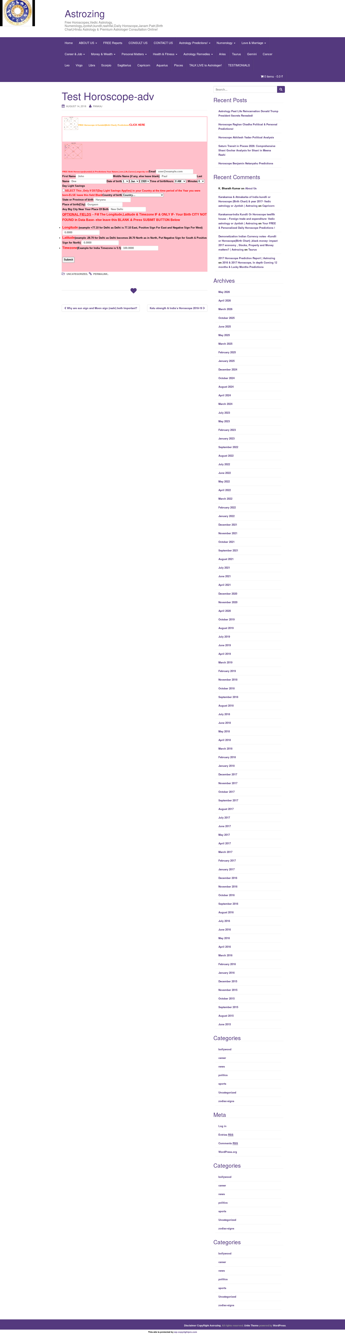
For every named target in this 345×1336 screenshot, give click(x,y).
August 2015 (226, 1015)
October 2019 (226, 619)
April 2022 (224, 490)
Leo (67, 65)
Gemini (252, 54)
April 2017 (224, 843)
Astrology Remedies (197, 54)
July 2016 (224, 921)
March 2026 (225, 309)
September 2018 (228, 697)
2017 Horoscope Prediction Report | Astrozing (246, 258)
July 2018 (224, 714)
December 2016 (227, 878)
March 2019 (225, 662)
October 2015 (226, 998)
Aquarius (162, 65)
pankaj (97, 106)
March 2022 (225, 498)
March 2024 (225, 404)
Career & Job (74, 54)
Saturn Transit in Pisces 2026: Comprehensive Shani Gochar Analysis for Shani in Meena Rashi (246, 150)
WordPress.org (227, 1152)
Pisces (178, 65)
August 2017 (226, 809)
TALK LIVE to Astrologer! (205, 65)
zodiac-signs (226, 1101)
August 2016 (226, 912)
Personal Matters (133, 54)
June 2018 (224, 723)
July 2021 (224, 567)
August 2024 (226, 386)
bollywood (224, 1049)
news (221, 1066)
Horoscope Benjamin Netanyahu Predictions (245, 163)
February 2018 (227, 757)
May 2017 (224, 835)
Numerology (225, 43)
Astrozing (85, 13)
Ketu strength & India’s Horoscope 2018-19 (176, 308)
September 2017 (228, 800)
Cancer (267, 54)
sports (222, 1083)
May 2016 (224, 938)
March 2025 (225, 343)
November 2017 (227, 783)
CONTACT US (163, 43)
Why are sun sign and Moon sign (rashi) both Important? (101, 308)
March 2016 (225, 955)
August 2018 (226, 705)
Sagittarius (124, 65)
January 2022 (226, 516)
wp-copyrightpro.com (185, 1331)
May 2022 (224, 481)
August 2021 (226, 559)
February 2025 (227, 352)
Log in (222, 1126)
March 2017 (225, 852)
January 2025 (226, 361)
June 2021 (224, 576)
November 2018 (227, 679)
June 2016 (224, 929)
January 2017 (226, 869)
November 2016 (227, 886)
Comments (228, 1143)
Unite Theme (251, 1325)
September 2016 (228, 904)
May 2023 (224, 421)
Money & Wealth (102, 54)
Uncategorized (76, 274)
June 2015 (224, 1024)
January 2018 (226, 766)
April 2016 (224, 947)
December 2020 (227, 593)
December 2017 (227, 774)
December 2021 (227, 524)
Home (69, 43)
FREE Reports (112, 43)
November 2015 (227, 990)
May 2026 (224, 292)
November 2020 (227, 602)
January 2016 (226, 973)
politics (223, 1075)
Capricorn (143, 65)
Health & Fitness (164, 54)
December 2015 (227, 981)
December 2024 (227, 369)
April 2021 (224, 585)
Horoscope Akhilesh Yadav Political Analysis (246, 137)
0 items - (273, 76)
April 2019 (224, 654)
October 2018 (226, 688)
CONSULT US (138, 43)
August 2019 (226, 628)
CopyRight (203, 1325)
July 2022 (224, 464)
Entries (225, 1134)
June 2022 (224, 473)
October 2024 (226, 378)
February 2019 (227, 671)
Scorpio (106, 65)
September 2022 (228, 447)
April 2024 (224, 395)
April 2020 (224, 611)
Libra (92, 65)
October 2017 (226, 792)
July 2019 (224, 636)
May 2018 (224, 731)
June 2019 (224, 645)
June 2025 (224, 326)
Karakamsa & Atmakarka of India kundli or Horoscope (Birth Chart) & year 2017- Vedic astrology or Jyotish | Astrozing (244, 201)
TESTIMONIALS (239, 65)
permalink (100, 274)
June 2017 (224, 826)
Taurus (236, 54)
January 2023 (226, 438)
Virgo (79, 65)
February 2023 (227, 430)
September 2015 (228, 1007)
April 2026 (224, 300)
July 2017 (224, 817)
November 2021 (227, 533)
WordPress (279, 1325)
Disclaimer (190, 1325)
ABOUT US (87, 43)
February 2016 (227, 964)
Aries (222, 54)
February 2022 (227, 507)
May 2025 (224, 335)
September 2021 (228, 550)
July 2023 (224, 412)
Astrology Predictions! (193, 43)
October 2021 (226, 542)
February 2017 (227, 860)
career (222, 1058)
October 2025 (226, 318)
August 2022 (226, 455)
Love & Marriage (253, 43)
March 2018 (225, 748)
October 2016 (226, 895)
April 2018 (224, 740)
